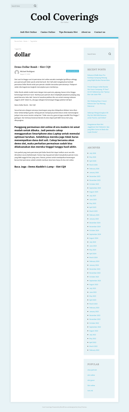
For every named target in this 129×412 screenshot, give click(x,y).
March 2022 (93, 346)
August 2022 (93, 331)
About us (85, 32)
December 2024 (94, 223)
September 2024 (95, 234)
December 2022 (94, 315)
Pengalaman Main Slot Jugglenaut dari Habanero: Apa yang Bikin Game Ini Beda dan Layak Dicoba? (98, 128)
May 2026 (92, 157)
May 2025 (92, 203)
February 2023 (94, 308)
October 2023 (94, 277)
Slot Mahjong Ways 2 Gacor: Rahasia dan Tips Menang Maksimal (97, 103)
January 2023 (94, 311)
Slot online (91, 385)
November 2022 (94, 319)
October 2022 (94, 323)
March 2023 (93, 304)
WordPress (63, 407)
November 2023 (94, 273)
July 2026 (92, 153)
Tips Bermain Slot (68, 32)
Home (25, 41)
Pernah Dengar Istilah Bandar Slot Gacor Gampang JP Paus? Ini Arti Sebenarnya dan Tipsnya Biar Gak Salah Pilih (98, 90)
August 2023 (93, 284)
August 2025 (93, 192)
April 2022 (92, 342)
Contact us (99, 32)
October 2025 (94, 184)
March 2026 (93, 165)
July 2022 (92, 335)
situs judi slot (92, 370)
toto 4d (90, 390)
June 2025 (93, 199)
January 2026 (94, 172)
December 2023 (94, 269)
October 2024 (94, 230)
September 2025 (95, 188)
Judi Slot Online (28, 32)
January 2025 (94, 219)
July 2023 (92, 288)
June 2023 (93, 292)
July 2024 (92, 242)
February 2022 (94, 350)
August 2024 (93, 238)
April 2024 (92, 253)
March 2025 (93, 211)
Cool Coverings (64, 17)
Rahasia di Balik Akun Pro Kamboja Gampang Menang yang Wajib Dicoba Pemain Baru (98, 77)
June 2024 (93, 246)
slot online (91, 375)
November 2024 (94, 226)
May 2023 (92, 296)
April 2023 (92, 300)
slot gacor (91, 380)
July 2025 (92, 196)
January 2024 (94, 265)
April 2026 (92, 161)
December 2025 (94, 176)
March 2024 (93, 257)
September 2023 (95, 281)
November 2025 (94, 180)
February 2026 (94, 169)
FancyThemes (82, 407)
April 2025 (92, 207)
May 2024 (92, 250)
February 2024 (94, 261)
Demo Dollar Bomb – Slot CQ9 (32, 66)
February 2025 (94, 215)
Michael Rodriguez (27, 71)
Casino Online (48, 32)
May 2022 (92, 338)
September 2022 (95, 327)
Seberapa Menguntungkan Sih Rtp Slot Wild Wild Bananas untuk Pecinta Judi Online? (97, 115)
